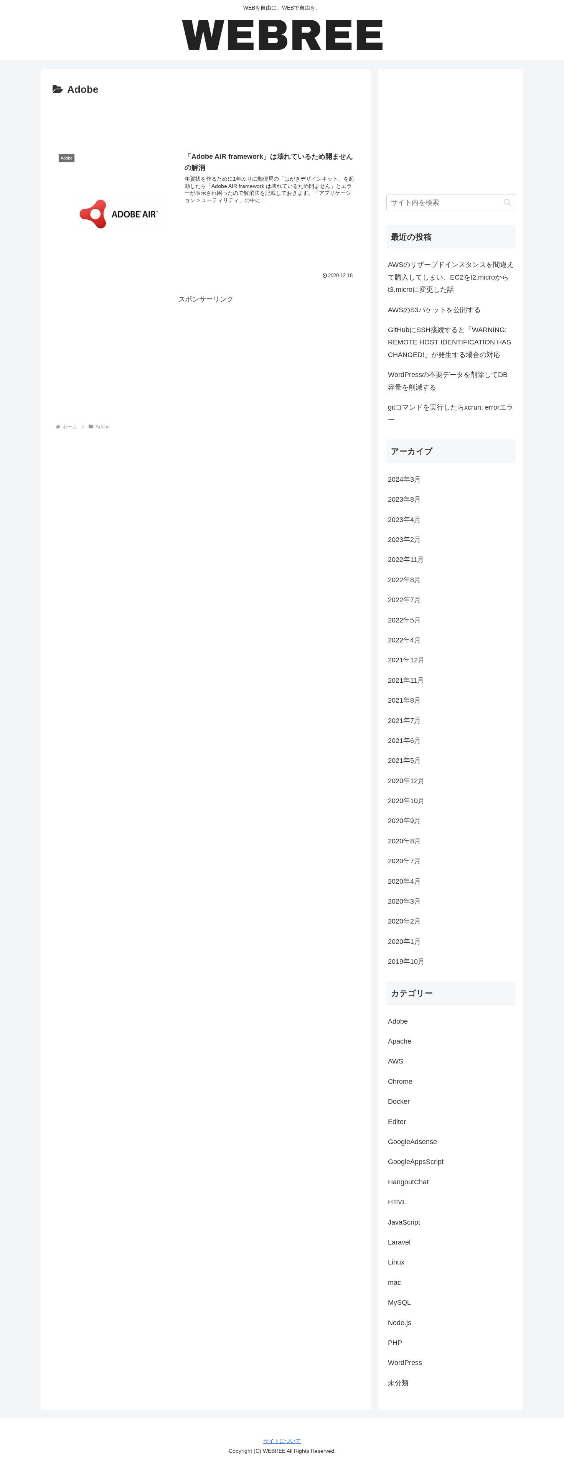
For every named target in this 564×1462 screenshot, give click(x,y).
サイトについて (282, 1441)
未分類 (398, 1383)
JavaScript (404, 1222)
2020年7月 (404, 861)
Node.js (399, 1323)
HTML (397, 1202)
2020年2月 (404, 921)
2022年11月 (406, 559)
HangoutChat (408, 1182)
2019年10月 (406, 961)
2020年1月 (404, 941)
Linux (396, 1262)
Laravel (399, 1242)
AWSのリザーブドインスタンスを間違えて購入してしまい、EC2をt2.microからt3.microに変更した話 (451, 277)
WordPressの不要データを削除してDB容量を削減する (448, 381)
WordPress (405, 1363)
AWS (395, 1061)
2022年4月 (404, 640)
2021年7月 (404, 720)
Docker (399, 1101)
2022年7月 (404, 600)
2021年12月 (406, 660)
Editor (397, 1122)
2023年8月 (404, 499)
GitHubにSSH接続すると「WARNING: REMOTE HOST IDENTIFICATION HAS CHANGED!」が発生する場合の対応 (449, 342)
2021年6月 (404, 740)
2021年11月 (406, 680)
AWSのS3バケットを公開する (434, 310)
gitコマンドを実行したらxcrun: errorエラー (450, 413)
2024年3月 (404, 479)
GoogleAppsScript (416, 1162)
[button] (507, 202)
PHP (395, 1343)
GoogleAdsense (412, 1142)
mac (394, 1282)
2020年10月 (406, 801)
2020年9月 (404, 821)
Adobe (398, 1021)
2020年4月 (404, 881)
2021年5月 (404, 760)
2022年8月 (404, 580)
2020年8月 (404, 841)
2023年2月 (404, 539)
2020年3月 (404, 901)
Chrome (400, 1081)
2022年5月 (404, 620)
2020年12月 (406, 781)
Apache (399, 1041)
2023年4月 (404, 520)
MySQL (399, 1302)
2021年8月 (404, 700)
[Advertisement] (206, 119)
